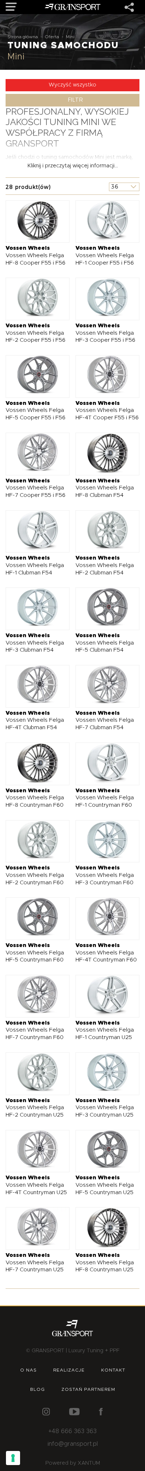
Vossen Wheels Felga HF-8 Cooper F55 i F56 (35, 255)
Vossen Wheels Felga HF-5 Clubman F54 (104, 643)
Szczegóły (32, 221)
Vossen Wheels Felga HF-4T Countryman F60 (106, 953)
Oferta (52, 37)
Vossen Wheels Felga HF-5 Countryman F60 (35, 953)
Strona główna (22, 37)
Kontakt (113, 1370)
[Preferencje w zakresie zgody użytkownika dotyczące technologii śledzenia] (13, 1458)
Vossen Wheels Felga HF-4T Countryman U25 (36, 1185)
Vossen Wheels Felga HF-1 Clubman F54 (35, 565)
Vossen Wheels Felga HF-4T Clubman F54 (35, 720)
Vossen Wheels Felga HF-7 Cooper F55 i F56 (35, 488)
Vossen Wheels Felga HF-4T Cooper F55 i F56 (107, 410)
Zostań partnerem (88, 1389)
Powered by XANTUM (72, 1463)
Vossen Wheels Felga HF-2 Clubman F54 (104, 565)
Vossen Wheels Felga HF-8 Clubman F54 (104, 488)
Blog (37, 1389)
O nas (28, 1370)
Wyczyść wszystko (72, 85)
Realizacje (69, 1370)
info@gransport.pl (73, 1444)
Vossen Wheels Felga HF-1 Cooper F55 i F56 (104, 255)
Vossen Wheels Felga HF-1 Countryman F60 (104, 798)
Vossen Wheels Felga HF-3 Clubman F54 (35, 643)
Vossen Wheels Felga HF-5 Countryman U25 (104, 1185)
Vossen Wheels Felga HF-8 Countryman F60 (35, 798)
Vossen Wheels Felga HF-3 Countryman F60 (104, 875)
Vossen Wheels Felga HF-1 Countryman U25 (104, 1030)
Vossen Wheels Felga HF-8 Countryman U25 (104, 1262)
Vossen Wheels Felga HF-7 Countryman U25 (35, 1262)
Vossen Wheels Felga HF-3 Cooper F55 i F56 (105, 333)
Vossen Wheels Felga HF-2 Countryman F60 (35, 875)
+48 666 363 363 (72, 1431)
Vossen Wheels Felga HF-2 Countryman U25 (35, 1108)
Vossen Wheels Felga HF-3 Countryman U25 (104, 1108)
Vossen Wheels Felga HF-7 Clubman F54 (104, 720)
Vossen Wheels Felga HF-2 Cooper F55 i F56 (35, 333)
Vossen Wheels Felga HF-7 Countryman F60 (35, 1030)
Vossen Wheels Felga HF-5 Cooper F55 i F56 (35, 410)
